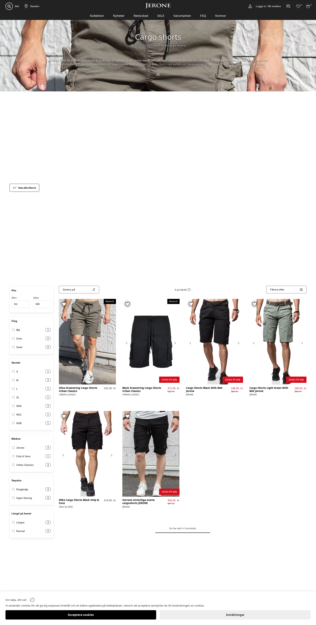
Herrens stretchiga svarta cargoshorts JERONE (138, 502)
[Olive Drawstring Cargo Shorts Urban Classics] (87, 341)
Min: (14, 297)
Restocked (141, 16)
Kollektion (97, 16)
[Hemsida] (131, 45)
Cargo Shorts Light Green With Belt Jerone (268, 389)
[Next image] (111, 343)
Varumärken (182, 16)
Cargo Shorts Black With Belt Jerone (204, 389)
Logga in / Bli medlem (268, 6)
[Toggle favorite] (64, 304)
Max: (36, 297)
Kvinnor (220, 16)
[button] (189, 289)
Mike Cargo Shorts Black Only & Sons (79, 502)
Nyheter (119, 16)
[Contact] (288, 6)
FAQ (203, 16)
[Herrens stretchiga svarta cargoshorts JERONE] (150, 454)
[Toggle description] (158, 74)
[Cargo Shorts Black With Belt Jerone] (214, 341)
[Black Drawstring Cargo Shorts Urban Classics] (150, 342)
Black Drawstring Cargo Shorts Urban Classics (141, 389)
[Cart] (308, 6)
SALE (160, 16)
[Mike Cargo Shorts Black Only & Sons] (87, 453)
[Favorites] (298, 6)
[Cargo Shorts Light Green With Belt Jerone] (277, 342)
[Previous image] (63, 343)
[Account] (250, 6)
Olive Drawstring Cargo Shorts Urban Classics (78, 389)
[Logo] (158, 6)
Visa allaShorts (27, 187)
